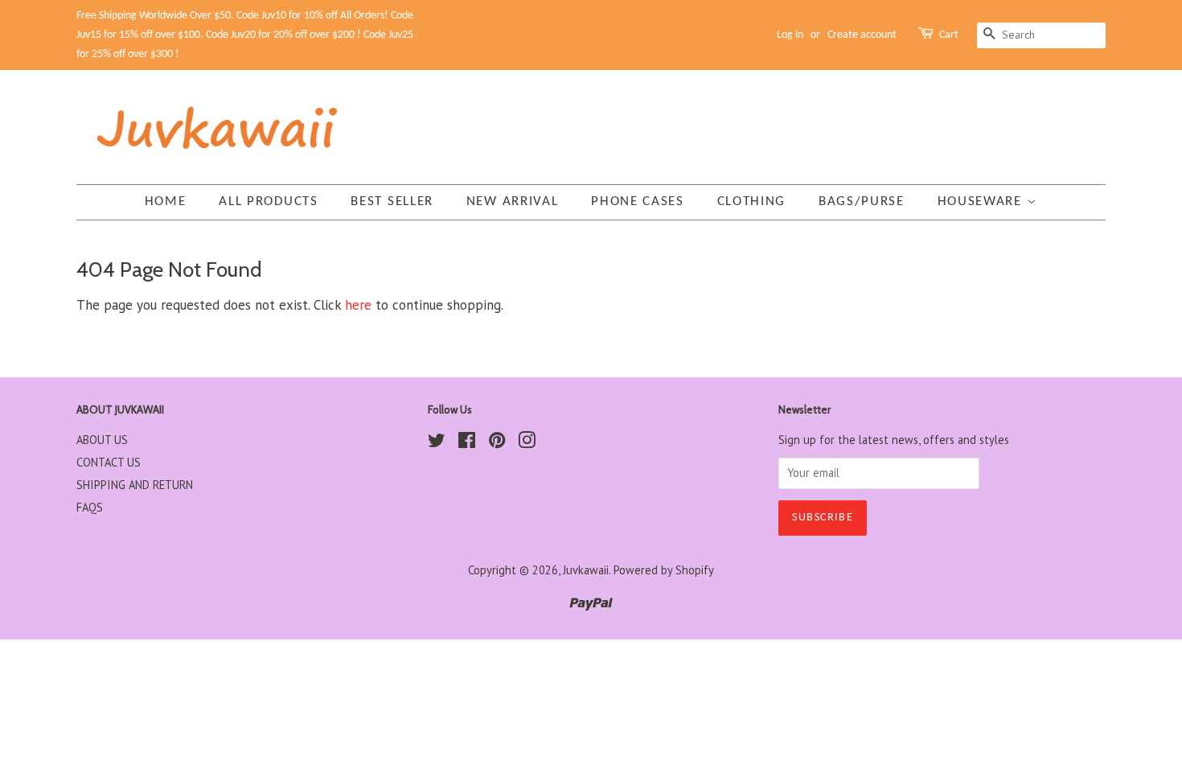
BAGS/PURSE (862, 201)
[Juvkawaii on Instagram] (527, 442)
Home (166, 201)
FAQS (89, 507)
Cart (948, 35)
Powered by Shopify (664, 570)
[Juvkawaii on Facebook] (467, 442)
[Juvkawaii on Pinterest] (497, 442)
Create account (862, 35)
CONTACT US (108, 462)
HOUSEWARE (982, 201)
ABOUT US (102, 439)
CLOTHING (751, 201)
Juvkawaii (586, 570)
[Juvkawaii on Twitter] (436, 442)
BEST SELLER (392, 201)
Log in (790, 35)
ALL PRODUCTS (268, 201)
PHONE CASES (637, 201)
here (358, 305)
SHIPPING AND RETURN (134, 484)
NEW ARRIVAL (512, 201)
